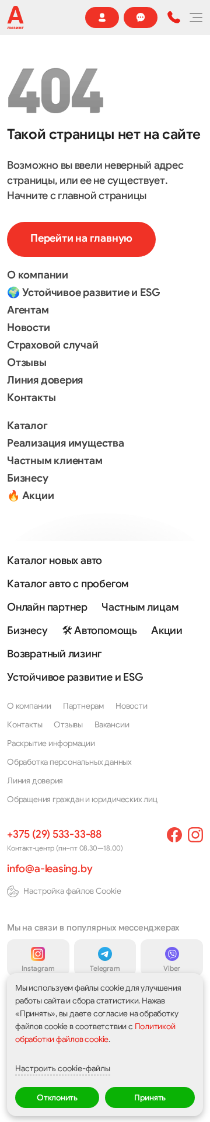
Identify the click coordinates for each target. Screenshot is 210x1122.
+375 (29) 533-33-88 (54, 834)
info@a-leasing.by (49, 868)
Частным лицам (140, 607)
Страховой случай (53, 345)
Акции (167, 630)
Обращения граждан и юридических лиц (82, 799)
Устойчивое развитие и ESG (75, 677)
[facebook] (174, 834)
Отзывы (27, 362)
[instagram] (195, 834)
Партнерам (83, 706)
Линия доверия (45, 380)
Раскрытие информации (51, 743)
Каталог (27, 425)
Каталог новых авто (54, 560)
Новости (28, 327)
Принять (150, 1097)
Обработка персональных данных (69, 762)
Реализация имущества (65, 443)
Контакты (31, 397)
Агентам (28, 310)
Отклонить (57, 1097)
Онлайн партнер (47, 607)
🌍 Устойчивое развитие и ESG (83, 292)
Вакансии (111, 724)
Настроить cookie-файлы (62, 1068)
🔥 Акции (30, 495)
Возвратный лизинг (54, 653)
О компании (37, 275)
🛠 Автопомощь (99, 630)
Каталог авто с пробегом (68, 583)
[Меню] (195, 17)
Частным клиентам (55, 460)
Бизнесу (27, 478)
